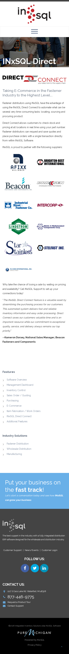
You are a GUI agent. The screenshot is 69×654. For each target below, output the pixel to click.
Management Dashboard (20, 385)
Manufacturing (14, 454)
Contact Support (16, 606)
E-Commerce (14, 405)
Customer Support (12, 550)
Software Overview (17, 379)
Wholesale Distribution (19, 449)
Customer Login (49, 550)
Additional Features (17, 421)
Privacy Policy (35, 645)
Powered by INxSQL (34, 640)
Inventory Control (16, 390)
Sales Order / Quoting (19, 395)
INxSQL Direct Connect (19, 416)
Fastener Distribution (18, 443)
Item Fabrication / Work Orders (24, 411)
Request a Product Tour (19, 602)
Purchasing (13, 400)
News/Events (32, 550)
